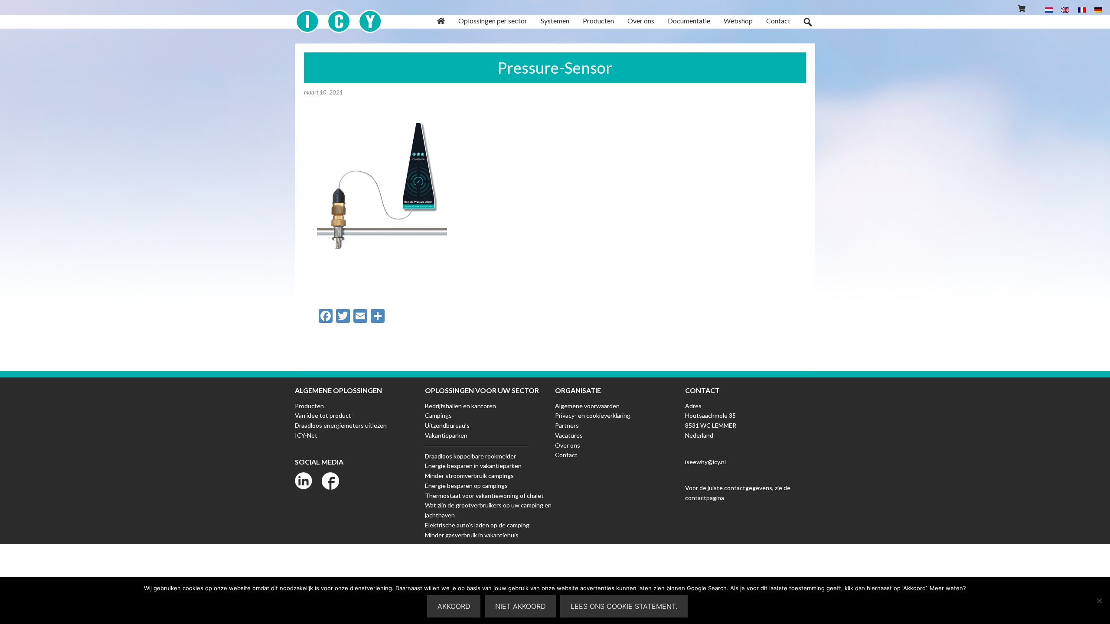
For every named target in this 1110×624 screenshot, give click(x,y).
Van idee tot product (323, 415)
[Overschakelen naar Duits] (1098, 9)
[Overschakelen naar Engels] (1065, 9)
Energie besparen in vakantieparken (473, 465)
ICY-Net (306, 435)
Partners (567, 425)
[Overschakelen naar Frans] (1082, 9)
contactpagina (704, 497)
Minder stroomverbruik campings (469, 475)
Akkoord (453, 606)
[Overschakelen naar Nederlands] (1049, 9)
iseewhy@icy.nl (705, 461)
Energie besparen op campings (466, 485)
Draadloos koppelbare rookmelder (470, 456)
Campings (438, 415)
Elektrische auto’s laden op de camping (477, 525)
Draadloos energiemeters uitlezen (341, 425)
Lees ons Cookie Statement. (624, 606)
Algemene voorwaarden (587, 406)
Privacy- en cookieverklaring (592, 415)
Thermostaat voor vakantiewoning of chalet (484, 495)
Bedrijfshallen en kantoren (460, 406)
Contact (566, 454)
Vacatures (569, 435)
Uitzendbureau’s (447, 425)
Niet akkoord (520, 606)
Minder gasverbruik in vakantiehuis (472, 535)
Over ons (567, 445)
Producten (309, 406)
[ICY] (339, 16)
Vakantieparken (446, 435)
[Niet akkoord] (1099, 600)
